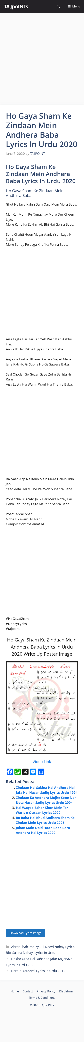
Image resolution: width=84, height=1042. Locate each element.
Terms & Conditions (42, 998)
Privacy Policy (46, 991)
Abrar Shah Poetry (25, 946)
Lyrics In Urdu (44, 952)
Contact (28, 991)
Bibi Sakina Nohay (19, 952)
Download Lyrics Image (25, 933)
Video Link (42, 761)
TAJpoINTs (16, 6)
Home (15, 991)
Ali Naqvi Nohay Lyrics (57, 946)
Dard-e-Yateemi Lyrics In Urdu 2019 (38, 970)
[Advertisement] (42, 59)
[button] (58, 6)
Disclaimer (66, 991)
